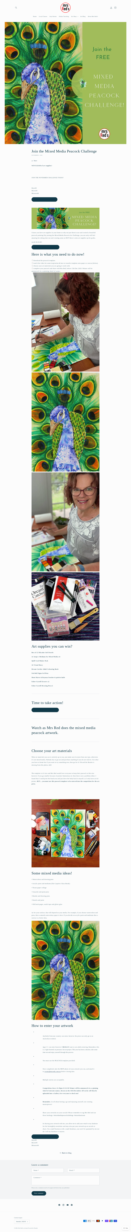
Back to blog (66, 1153)
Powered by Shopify (33, 1228)
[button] (16, 8)
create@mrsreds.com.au (52, 1071)
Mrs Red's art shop (22, 1228)
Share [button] (35, 160)
